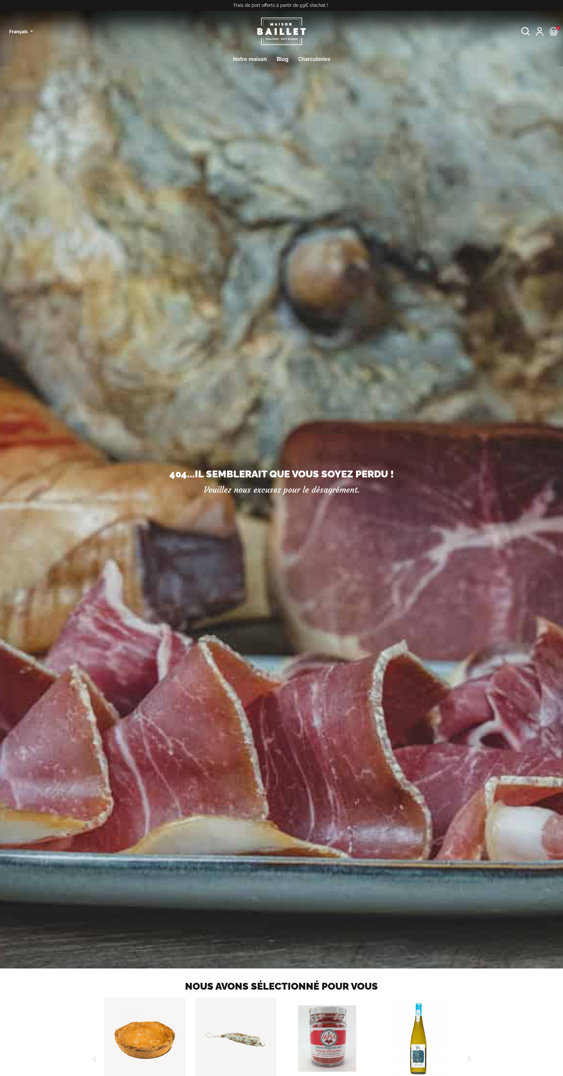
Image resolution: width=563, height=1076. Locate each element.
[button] (525, 31)
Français (19, 31)
